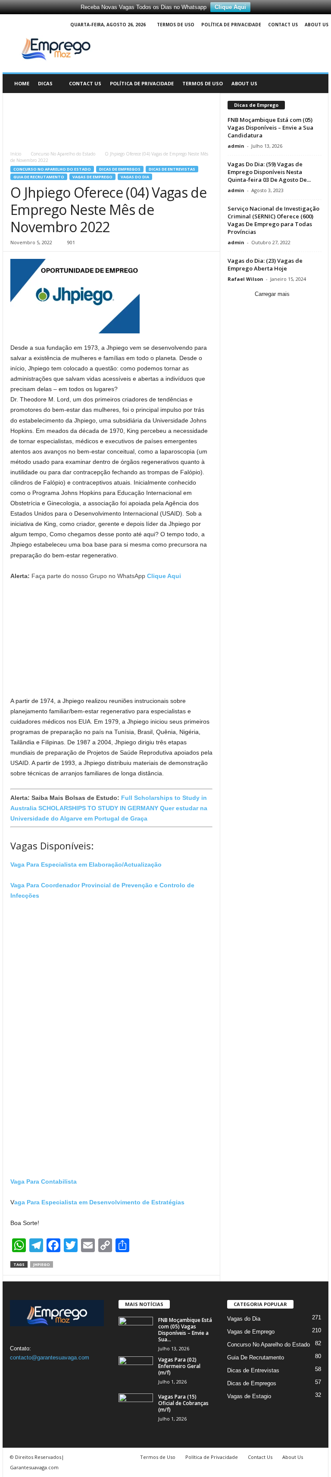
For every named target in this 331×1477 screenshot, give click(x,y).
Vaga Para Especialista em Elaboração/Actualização (86, 864)
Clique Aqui (230, 7)
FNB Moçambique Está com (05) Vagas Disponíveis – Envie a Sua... (185, 1329)
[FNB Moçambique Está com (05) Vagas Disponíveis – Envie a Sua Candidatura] (136, 1330)
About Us (316, 25)
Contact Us (283, 25)
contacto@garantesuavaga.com (49, 1357)
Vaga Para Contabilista (43, 1181)
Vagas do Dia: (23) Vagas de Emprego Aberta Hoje (265, 264)
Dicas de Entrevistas (172, 169)
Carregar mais (272, 294)
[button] (315, 83)
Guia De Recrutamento (38, 177)
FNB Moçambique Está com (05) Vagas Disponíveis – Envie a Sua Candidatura (270, 127)
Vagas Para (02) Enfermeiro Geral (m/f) (179, 1366)
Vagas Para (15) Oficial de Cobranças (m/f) (183, 1403)
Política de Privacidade (231, 25)
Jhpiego (41, 1264)
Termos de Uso (175, 25)
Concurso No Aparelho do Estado (63, 154)
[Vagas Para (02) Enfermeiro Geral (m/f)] (136, 1369)
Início (15, 154)
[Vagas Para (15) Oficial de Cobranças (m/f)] (136, 1406)
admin (236, 146)
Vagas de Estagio (249, 1396)
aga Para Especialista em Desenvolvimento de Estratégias (99, 1202)
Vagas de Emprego (92, 177)
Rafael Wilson (245, 279)
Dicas (45, 83)
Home (21, 83)
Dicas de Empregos (120, 169)
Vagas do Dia (135, 177)
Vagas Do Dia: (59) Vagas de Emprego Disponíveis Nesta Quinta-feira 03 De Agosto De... (269, 171)
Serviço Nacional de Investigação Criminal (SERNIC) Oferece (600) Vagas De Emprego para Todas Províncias (273, 220)
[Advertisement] (112, 118)
